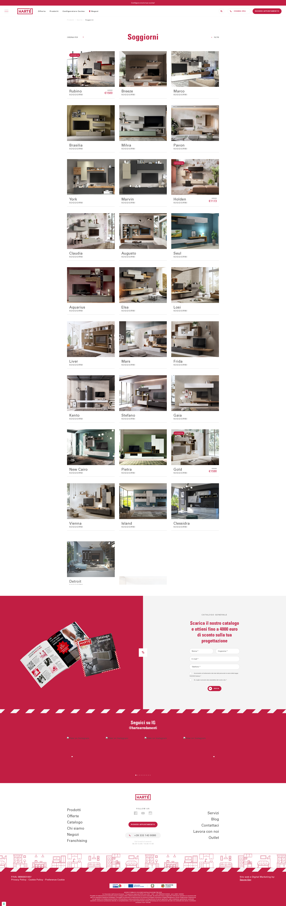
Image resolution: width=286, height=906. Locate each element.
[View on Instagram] (85, 754)
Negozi (94, 11)
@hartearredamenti (143, 728)
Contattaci (210, 825)
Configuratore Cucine (74, 11)
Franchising (77, 841)
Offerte (42, 11)
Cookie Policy (35, 880)
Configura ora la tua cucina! (143, 3)
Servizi (213, 813)
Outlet (214, 837)
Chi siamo (75, 828)
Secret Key (245, 880)
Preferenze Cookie (55, 880)
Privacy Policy (18, 880)
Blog (215, 819)
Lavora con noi (206, 831)
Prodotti (54, 11)
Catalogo (75, 822)
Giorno (80, 20)
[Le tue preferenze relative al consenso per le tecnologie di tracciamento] (4, 904)
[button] (135, 775)
